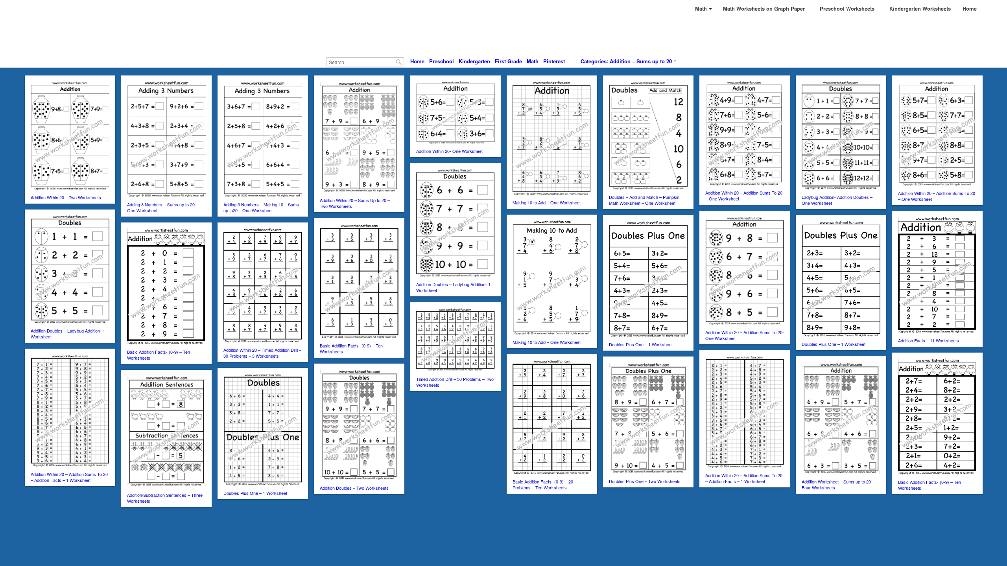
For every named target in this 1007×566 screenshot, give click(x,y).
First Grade (508, 61)
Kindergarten (474, 61)
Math (533, 61)
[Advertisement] (503, 35)
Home (417, 61)
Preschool (441, 61)
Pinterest (554, 61)
